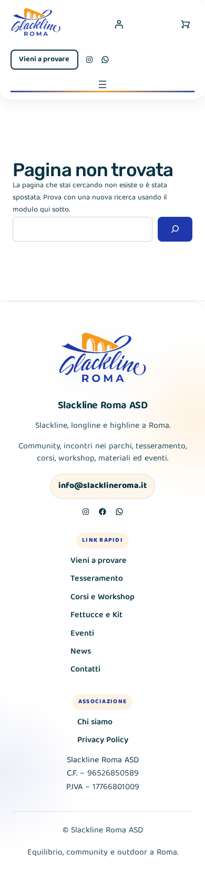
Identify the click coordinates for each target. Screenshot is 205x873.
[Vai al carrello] (185, 24)
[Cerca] (175, 229)
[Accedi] (118, 24)
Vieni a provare (44, 59)
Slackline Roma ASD (103, 406)
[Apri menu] (102, 84)
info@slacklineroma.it (102, 486)
